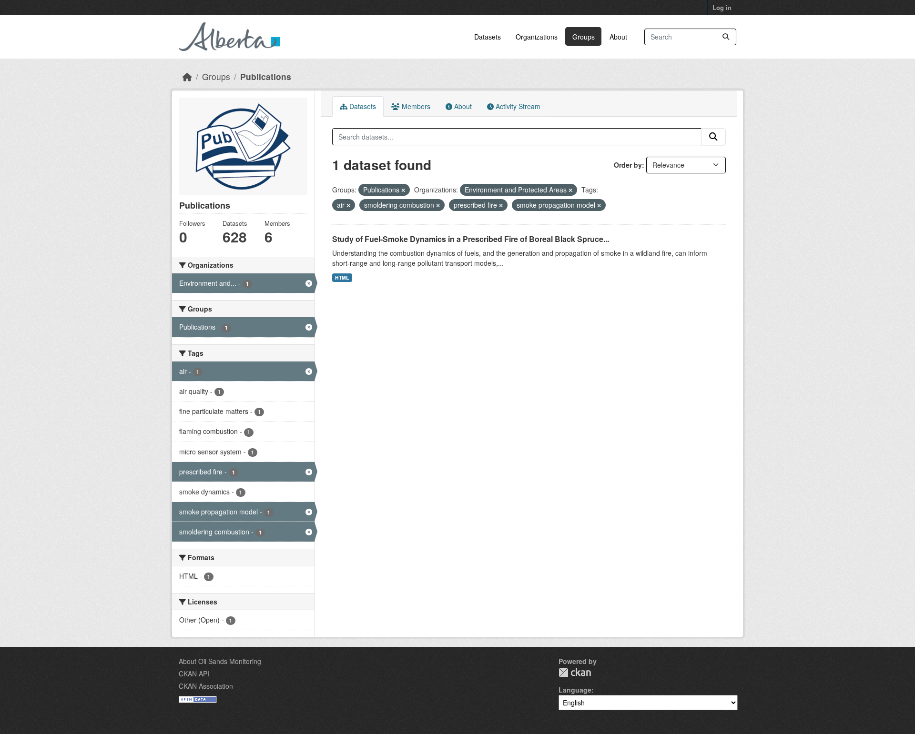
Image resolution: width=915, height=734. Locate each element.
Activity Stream (517, 106)
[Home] (187, 76)
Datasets (487, 36)
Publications (265, 76)
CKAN (575, 672)
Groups (583, 36)
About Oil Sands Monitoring (220, 661)
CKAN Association (206, 686)
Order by (628, 165)
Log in (722, 7)
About (618, 36)
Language (575, 689)
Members (415, 106)
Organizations (537, 36)
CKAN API (194, 673)
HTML (342, 277)
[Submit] (725, 37)
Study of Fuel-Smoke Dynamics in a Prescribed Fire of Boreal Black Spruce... (470, 238)
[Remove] (403, 190)
